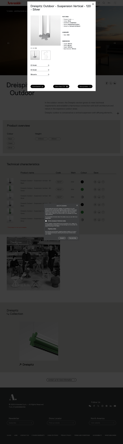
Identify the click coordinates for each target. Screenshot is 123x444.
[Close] (77, 205)
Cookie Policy (48, 218)
